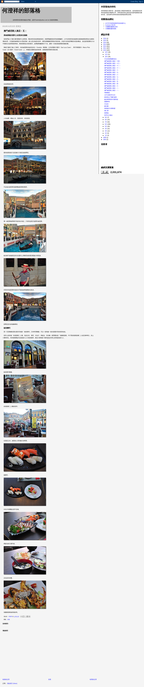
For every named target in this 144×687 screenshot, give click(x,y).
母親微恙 (107, 92)
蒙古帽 (106, 106)
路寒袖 (106, 113)
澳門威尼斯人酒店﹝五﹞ (111, 81)
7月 (106, 122)
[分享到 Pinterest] (29, 616)
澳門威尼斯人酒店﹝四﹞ (111, 83)
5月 (106, 126)
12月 (106, 52)
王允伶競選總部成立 (110, 59)
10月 (106, 56)
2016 (105, 38)
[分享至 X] (25, 616)
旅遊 (8, 619)
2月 (106, 133)
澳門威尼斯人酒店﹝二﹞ (111, 88)
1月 (106, 135)
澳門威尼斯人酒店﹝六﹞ (111, 79)
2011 (105, 48)
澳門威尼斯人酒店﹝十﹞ (111, 70)
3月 (106, 131)
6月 (106, 124)
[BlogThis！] (23, 616)
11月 (106, 54)
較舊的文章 (93, 679)
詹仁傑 (106, 110)
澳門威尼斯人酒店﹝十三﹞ (112, 63)
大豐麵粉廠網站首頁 (111, 27)
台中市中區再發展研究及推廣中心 (115, 23)
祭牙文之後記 (108, 115)
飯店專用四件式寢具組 (111, 99)
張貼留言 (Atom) (12, 683)
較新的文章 (6, 679)
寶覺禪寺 (107, 101)
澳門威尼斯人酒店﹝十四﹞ (112, 61)
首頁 (49, 679)
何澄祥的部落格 (21, 10)
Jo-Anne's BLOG (110, 25)
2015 (105, 40)
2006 (105, 137)
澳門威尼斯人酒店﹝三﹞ (111, 86)
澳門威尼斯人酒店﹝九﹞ (111, 72)
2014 (105, 42)
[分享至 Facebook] (27, 616)
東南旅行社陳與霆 (109, 108)
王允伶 (106, 104)
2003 (105, 139)
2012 (105, 46)
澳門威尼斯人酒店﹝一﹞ (111, 90)
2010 (105, 50)
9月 (106, 117)
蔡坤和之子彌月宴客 (110, 97)
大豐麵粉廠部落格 (110, 28)
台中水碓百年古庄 (109, 95)
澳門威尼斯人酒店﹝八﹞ (111, 74)
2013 (105, 44)
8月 (106, 119)
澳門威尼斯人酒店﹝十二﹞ (112, 65)
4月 (106, 128)
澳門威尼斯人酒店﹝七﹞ (111, 77)
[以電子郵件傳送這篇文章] (21, 616)
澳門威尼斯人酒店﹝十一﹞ (112, 68)
